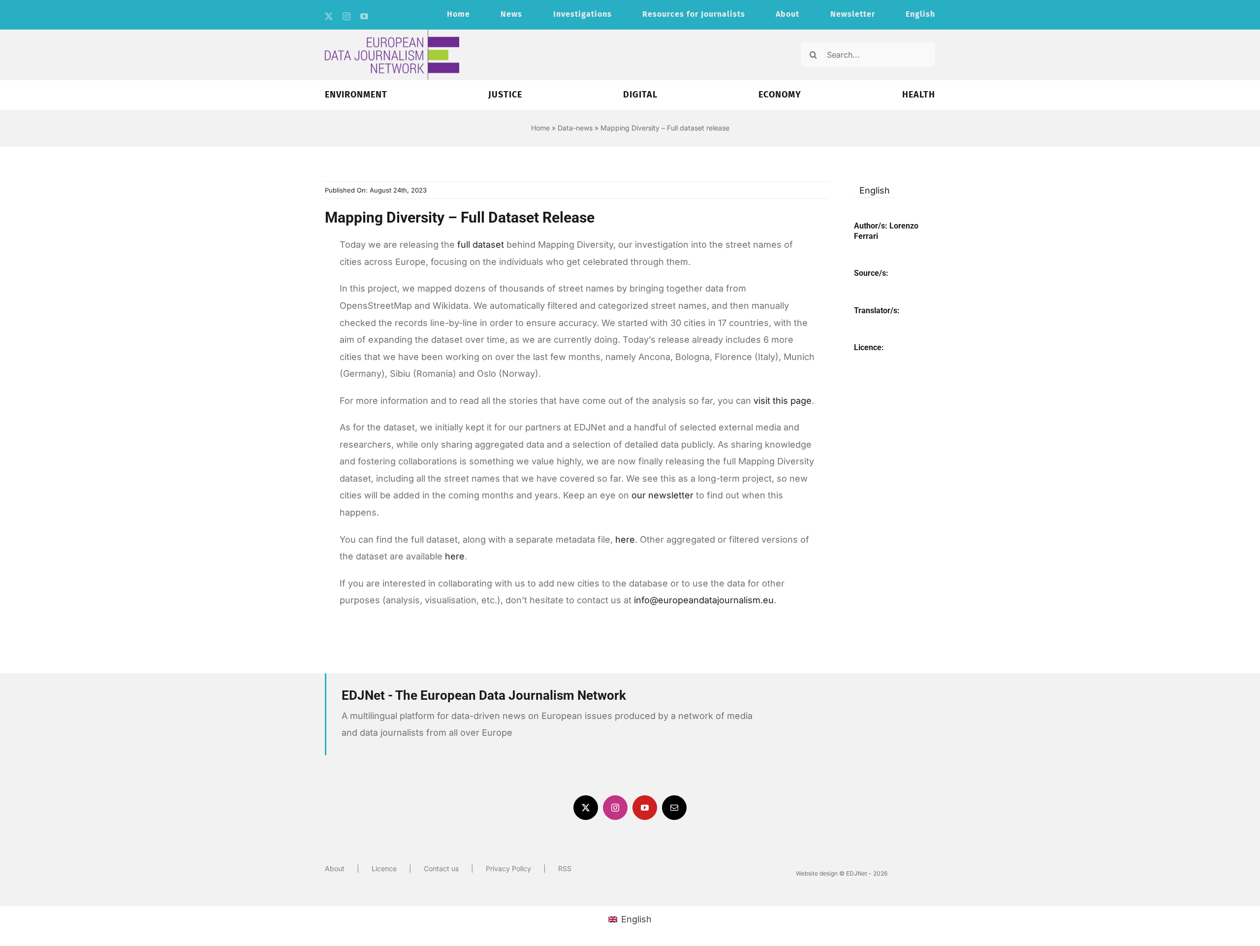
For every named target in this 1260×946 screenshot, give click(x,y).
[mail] (674, 807)
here (625, 539)
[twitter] (329, 16)
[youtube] (364, 16)
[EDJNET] (392, 34)
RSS (564, 868)
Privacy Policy (508, 868)
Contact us (441, 868)
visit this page (783, 400)
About (335, 868)
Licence (384, 868)
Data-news (575, 128)
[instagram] (346, 16)
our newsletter (662, 495)
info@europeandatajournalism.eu (704, 600)
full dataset (480, 244)
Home (540, 128)
